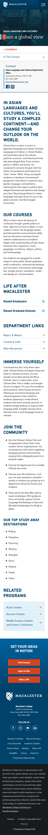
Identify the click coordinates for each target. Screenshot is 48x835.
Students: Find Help (15, 739)
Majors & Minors (12, 335)
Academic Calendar (32, 743)
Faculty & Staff (11, 341)
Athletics (25, 748)
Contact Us (34, 753)
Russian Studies (15, 614)
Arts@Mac (13, 753)
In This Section (11, 57)
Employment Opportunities (24, 758)
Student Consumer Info (29, 819)
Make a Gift (24, 679)
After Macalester (12, 348)
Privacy (11, 819)
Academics (11, 49)
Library (24, 753)
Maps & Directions (33, 739)
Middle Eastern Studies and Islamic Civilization (19, 622)
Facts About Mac (14, 743)
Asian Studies (14, 607)
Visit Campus (24, 662)
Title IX (24, 824)
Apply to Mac (24, 671)
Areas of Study (13, 748)
